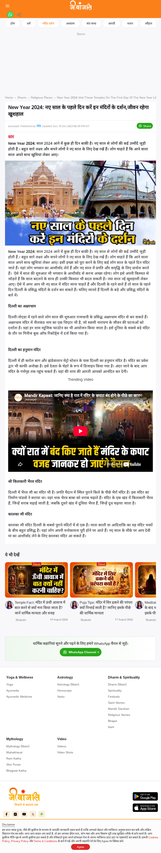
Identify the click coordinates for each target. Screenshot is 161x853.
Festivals (114, 696)
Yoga (9, 684)
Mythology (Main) (17, 746)
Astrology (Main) (68, 684)
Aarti (111, 727)
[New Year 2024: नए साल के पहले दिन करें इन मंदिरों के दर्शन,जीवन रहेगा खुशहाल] (10, 14)
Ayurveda (12, 690)
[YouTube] (24, 814)
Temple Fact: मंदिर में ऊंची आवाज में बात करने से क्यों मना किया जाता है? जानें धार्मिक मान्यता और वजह (40, 607)
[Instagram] (15, 814)
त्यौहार (148, 23)
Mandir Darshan (118, 709)
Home (9, 97)
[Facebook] (6, 814)
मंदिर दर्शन (48, 23)
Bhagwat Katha (16, 770)
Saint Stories (116, 703)
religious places (42, 97)
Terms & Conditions (45, 841)
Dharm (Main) (117, 684)
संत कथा (91, 23)
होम (12, 23)
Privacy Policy (20, 841)
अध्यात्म (70, 23)
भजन (130, 23)
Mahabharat (14, 752)
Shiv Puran (13, 764)
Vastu (61, 696)
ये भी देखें (12, 555)
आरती (111, 23)
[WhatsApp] (41, 814)
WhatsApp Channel (82, 652)
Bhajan (112, 721)
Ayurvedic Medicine (19, 696)
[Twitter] (33, 814)
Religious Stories (119, 715)
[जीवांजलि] (81, 5)
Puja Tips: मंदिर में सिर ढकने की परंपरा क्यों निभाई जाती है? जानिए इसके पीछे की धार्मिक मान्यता (106, 607)
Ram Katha (13, 758)
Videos (61, 746)
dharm (21, 97)
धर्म (29, 23)
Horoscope (64, 690)
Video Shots (65, 752)
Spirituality (115, 690)
